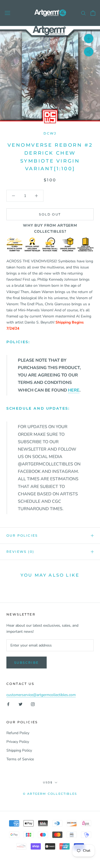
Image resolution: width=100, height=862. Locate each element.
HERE (73, 390)
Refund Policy (17, 732)
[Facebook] (8, 704)
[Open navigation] (7, 13)
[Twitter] (20, 704)
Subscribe (26, 663)
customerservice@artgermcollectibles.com (41, 694)
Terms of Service (20, 759)
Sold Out (50, 214)
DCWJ (50, 133)
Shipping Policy (19, 750)
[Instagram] (33, 704)
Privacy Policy (17, 741)
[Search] (83, 13)
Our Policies (22, 535)
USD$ (48, 782)
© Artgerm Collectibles (50, 794)
